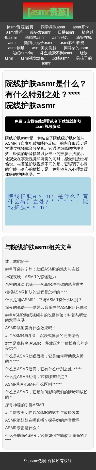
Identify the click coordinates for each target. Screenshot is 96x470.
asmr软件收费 (72, 43)
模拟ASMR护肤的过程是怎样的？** (36, 292)
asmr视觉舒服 (32, 58)
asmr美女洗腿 (44, 48)
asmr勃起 (60, 37)
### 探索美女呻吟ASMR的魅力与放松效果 (42, 412)
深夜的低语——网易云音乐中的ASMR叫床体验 (46, 307)
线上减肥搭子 (17, 261)
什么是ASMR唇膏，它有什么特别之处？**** (43, 369)
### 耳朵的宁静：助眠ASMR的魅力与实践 (42, 269)
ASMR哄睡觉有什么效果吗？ (30, 328)
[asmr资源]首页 (20, 27)
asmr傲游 (14, 32)
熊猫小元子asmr (38, 43)
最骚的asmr (34, 37)
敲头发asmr (40, 32)
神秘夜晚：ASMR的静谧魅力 (30, 277)
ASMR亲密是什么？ (22, 428)
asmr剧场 (16, 48)
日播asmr (66, 32)
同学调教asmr (53, 27)
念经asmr (60, 58)
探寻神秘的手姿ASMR (24, 405)
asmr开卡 (81, 27)
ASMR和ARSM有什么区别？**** (33, 384)
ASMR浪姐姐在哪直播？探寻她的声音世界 (42, 420)
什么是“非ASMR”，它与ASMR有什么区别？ (43, 300)
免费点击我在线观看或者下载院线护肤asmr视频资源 (48, 124)
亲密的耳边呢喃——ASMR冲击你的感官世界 (44, 284)
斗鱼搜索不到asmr (56, 53)
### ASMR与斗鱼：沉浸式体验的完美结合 (42, 336)
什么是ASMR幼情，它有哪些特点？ (36, 377)
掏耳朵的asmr (76, 48)
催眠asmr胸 (22, 53)
